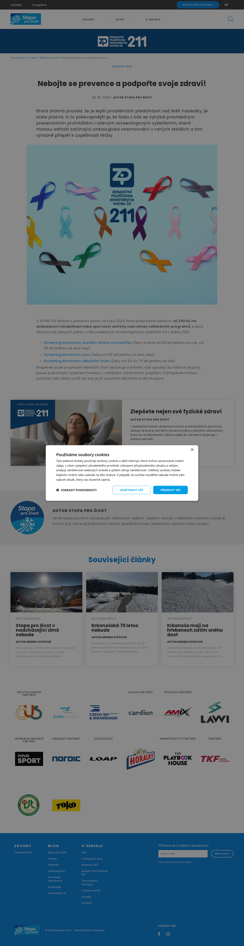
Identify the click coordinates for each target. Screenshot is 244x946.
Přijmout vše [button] (171, 490)
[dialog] (122, 473)
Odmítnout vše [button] (131, 490)
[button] (76, 490)
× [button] (192, 449)
